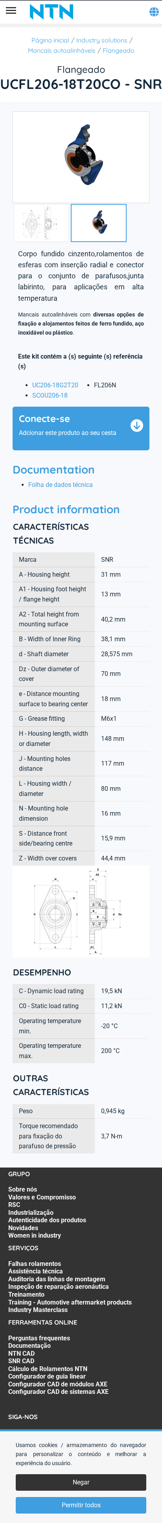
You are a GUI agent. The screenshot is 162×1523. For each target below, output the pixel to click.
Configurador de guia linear (47, 1376)
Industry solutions (101, 40)
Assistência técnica (35, 1271)
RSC (14, 1204)
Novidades (23, 1228)
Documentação (29, 1345)
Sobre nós (22, 1189)
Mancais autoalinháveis (62, 50)
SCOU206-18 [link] (50, 395)
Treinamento (26, 1294)
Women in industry (34, 1235)
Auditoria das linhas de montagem (56, 1279)
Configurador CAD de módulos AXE (57, 1384)
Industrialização (30, 1212)
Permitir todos (81, 1505)
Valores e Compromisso (42, 1197)
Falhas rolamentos (34, 1264)
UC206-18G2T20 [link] (55, 385)
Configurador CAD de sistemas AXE (58, 1391)
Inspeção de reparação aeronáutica (58, 1286)
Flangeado (118, 50)
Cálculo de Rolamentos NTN (47, 1369)
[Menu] (11, 12)
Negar (81, 1482)
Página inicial (50, 40)
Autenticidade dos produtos (47, 1220)
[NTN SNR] (51, 12)
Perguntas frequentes (39, 1338)
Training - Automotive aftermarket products (70, 1302)
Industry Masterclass (38, 1310)
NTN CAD (21, 1353)
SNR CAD (21, 1361)
